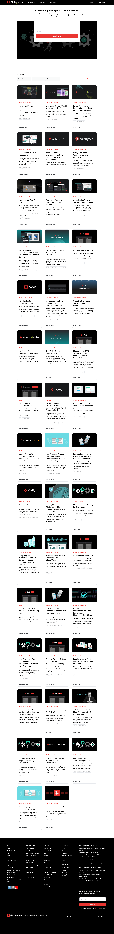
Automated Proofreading (32, 865)
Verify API (9, 855)
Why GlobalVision (30, 848)
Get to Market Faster (31, 860)
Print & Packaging (30, 877)
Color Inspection (11, 872)
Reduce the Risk (29, 867)
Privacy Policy (47, 877)
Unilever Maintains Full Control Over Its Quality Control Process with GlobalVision (92, 882)
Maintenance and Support (50, 879)
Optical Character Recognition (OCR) (14, 880)
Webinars (46, 855)
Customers (64, 853)
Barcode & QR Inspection (13, 870)
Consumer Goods (30, 879)
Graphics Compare (12, 868)
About (63, 848)
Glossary (46, 865)
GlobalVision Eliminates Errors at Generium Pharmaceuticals (89, 875)
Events (63, 860)
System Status (47, 860)
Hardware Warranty (49, 882)
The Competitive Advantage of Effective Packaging (91, 863)
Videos (45, 858)
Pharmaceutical (29, 875)
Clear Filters (90, 79)
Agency (27, 882)
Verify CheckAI (11, 850)
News (63, 858)
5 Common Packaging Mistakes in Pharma (89, 852)
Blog (45, 853)
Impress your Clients (31, 858)
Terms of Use (47, 889)
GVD (8, 853)
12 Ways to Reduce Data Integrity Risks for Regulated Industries (92, 849)
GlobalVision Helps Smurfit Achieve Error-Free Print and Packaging (92, 886)
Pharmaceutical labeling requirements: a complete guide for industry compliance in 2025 (91, 860)
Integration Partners (67, 855)
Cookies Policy (47, 884)
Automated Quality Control (32, 853)
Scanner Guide (47, 867)
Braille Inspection (11, 875)
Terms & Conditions (48, 875)
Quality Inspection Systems (32, 850)
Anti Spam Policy (48, 886)
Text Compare (10, 863)
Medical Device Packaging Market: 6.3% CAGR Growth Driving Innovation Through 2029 (92, 855)
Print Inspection (11, 877)
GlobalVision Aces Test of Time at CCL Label (90, 878)
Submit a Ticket (47, 848)
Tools (45, 862)
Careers (64, 850)
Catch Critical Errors (31, 855)
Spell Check (10, 865)
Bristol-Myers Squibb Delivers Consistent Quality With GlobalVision (92, 871)
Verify (8, 848)
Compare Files (29, 862)
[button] (31, 2)
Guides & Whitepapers (49, 850)
